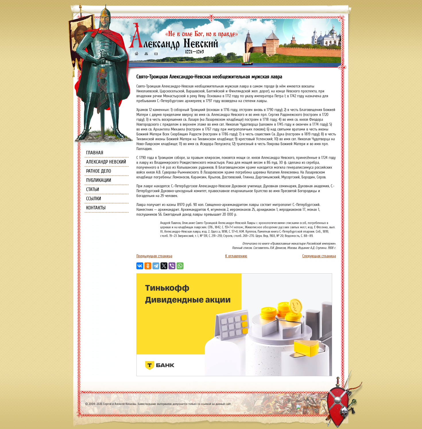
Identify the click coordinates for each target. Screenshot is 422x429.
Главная (94, 153)
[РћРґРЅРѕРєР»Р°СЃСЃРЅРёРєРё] (147, 265)
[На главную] (136, 54)
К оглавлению (236, 255)
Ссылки (93, 199)
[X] (163, 265)
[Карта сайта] (146, 54)
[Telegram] (155, 265)
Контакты (96, 208)
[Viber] (172, 265)
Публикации (98, 180)
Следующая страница (319, 255)
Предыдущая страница (154, 255)
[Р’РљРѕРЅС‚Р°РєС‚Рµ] (139, 265)
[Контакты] (155, 54)
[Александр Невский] (183, 48)
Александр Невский (106, 162)
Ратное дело (98, 171)
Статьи (92, 189)
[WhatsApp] (180, 265)
